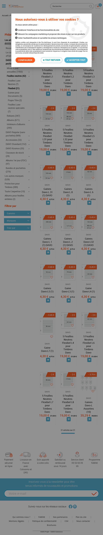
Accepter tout (77, 60)
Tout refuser (52, 60)
